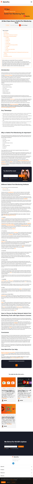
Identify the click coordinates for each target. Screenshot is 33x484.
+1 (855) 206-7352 (15, 460)
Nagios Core (3, 241)
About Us (2, 466)
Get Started (21, 446)
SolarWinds (25, 198)
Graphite (2, 218)
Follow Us (2, 475)
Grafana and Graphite (4, 353)
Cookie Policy (12, 479)
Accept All (3, 482)
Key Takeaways (6, 33)
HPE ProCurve (3, 295)
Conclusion (5, 54)
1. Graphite (7, 37)
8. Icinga (6, 47)
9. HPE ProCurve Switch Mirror (10, 49)
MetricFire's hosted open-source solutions (8, 352)
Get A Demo (22, 175)
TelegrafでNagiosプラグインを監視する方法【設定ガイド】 (24, 391)
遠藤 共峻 (5, 400)
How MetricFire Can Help (8, 56)
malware (11, 161)
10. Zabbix (7, 50)
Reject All (8, 482)
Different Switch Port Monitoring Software (10, 36)
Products (2, 469)
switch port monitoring (8, 75)
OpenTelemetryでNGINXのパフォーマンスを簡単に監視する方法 (8, 391)
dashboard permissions (25, 225)
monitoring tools (11, 192)
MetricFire (14, 228)
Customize (13, 482)
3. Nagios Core (7, 40)
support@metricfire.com (16, 459)
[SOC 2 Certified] (16, 463)
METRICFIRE (7, 25)
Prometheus (16, 232)
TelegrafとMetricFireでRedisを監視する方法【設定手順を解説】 (8, 417)
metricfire (4, 388)
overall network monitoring (10, 225)
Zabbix (2, 302)
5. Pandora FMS (7, 43)
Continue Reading (4, 398)
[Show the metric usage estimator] (16, 365)
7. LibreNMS (7, 46)
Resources (3, 472)
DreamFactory (3, 163)
